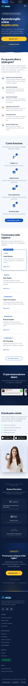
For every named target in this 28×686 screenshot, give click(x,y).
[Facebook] (7, 609)
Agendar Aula (13, 39)
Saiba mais (6, 266)
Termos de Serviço (6, 668)
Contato (3, 653)
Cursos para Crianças (6, 623)
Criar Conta (4, 656)
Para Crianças (12, 1)
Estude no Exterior (20, 1)
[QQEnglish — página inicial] (5, 6)
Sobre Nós (4, 634)
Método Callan (5, 620)
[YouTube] (11, 609)
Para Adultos (4, 1)
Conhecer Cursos (14, 44)
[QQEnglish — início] (14, 597)
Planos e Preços (5, 642)
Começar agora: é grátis (13, 220)
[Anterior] (2, 392)
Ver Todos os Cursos (13, 358)
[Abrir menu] (25, 6)
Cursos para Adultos (6, 617)
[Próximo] (25, 392)
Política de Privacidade (7, 671)
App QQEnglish (5, 645)
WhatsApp (7, 660)
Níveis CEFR (4, 626)
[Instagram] (3, 609)
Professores (4, 636)
